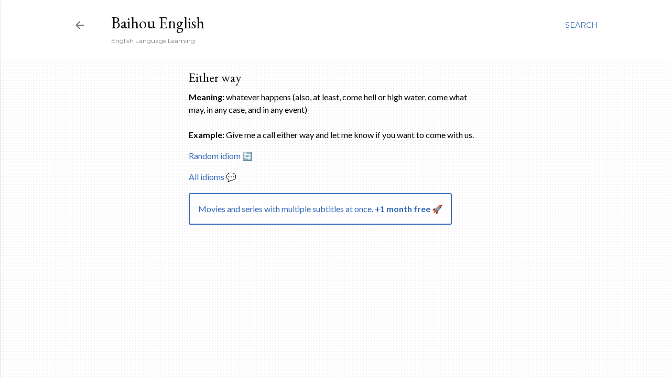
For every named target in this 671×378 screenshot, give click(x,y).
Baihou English (157, 23)
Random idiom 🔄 (221, 156)
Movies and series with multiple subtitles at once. (320, 209)
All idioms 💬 (212, 177)
